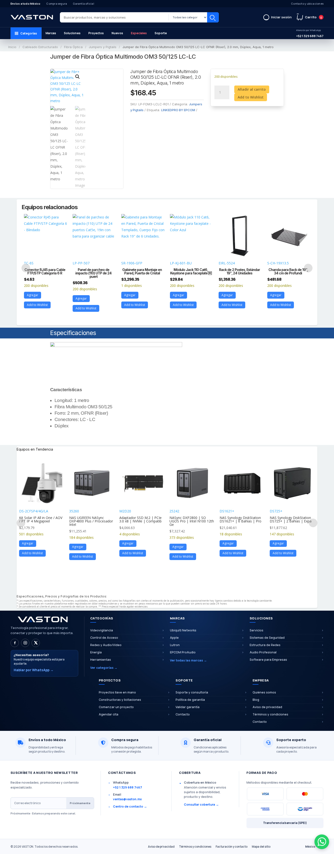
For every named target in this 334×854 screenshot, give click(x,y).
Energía (96, 652)
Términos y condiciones (270, 714)
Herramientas (100, 660)
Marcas (50, 33)
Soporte (161, 33)
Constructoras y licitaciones (120, 700)
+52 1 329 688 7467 (309, 33)
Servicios (256, 630)
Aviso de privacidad (267, 707)
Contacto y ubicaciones (307, 3)
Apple (174, 638)
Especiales (139, 33)
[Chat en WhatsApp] (321, 841)
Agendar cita (108, 714)
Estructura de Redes (265, 645)
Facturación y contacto (231, 846)
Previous (26, 268)
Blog (256, 700)
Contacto (183, 714)
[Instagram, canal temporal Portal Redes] (25, 643)
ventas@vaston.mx (127, 799)
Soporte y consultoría (192, 692)
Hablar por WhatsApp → (34, 670)
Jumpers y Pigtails (102, 47)
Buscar (213, 17)
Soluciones (72, 33)
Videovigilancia (101, 630)
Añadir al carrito (252, 89)
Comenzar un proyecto (116, 707)
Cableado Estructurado (40, 47)
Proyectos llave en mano (117, 692)
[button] (77, 76)
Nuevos (117, 33)
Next (308, 268)
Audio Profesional (263, 652)
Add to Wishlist (251, 97)
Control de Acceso (104, 638)
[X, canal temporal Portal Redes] (36, 643)
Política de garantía (190, 700)
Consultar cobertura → (201, 804)
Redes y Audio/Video (106, 645)
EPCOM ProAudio (183, 652)
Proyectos (96, 33)
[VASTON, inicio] (32, 17)
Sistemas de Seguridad (267, 638)
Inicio (12, 47)
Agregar (32, 295)
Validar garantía (188, 707)
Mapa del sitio (261, 846)
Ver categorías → (103, 668)
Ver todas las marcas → (188, 660)
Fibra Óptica (73, 47)
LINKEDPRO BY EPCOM (178, 110)
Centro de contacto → (130, 806)
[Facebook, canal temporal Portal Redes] (15, 643)
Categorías (28, 33)
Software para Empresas (268, 660)
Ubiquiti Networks (183, 630)
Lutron (175, 645)
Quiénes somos (264, 692)
